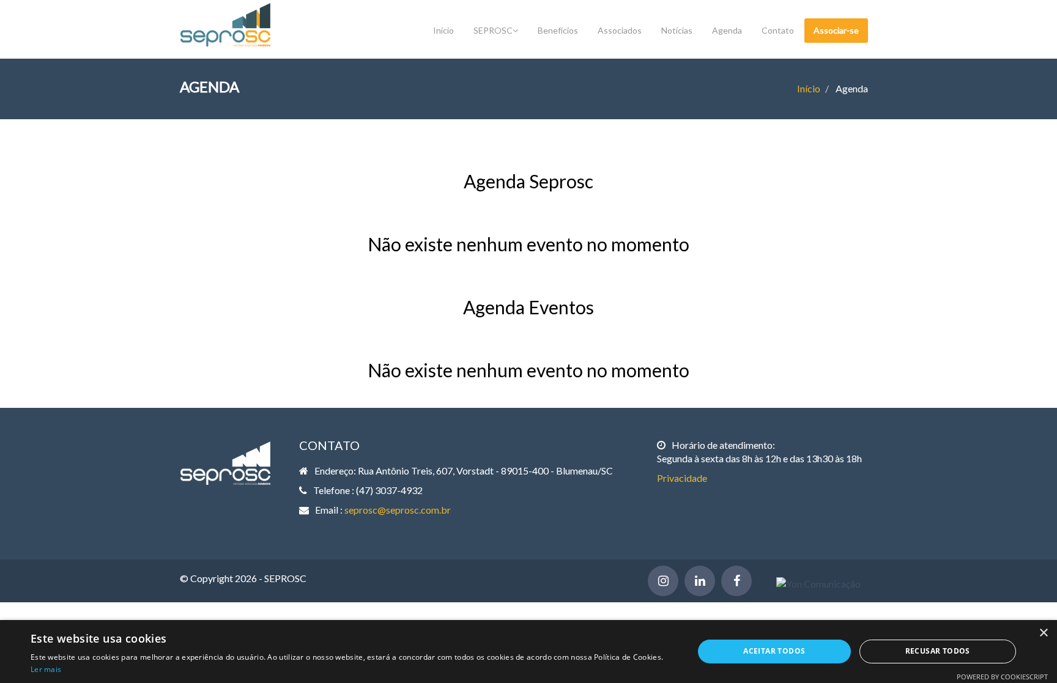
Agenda (727, 30)
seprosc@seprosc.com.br (397, 509)
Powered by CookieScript (1002, 676)
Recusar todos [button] (937, 651)
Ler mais (46, 669)
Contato (778, 30)
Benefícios (558, 30)
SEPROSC (493, 30)
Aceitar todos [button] (774, 651)
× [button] (1043, 633)
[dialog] (528, 651)
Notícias (676, 30)
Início (443, 30)
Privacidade (682, 478)
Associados (620, 30)
